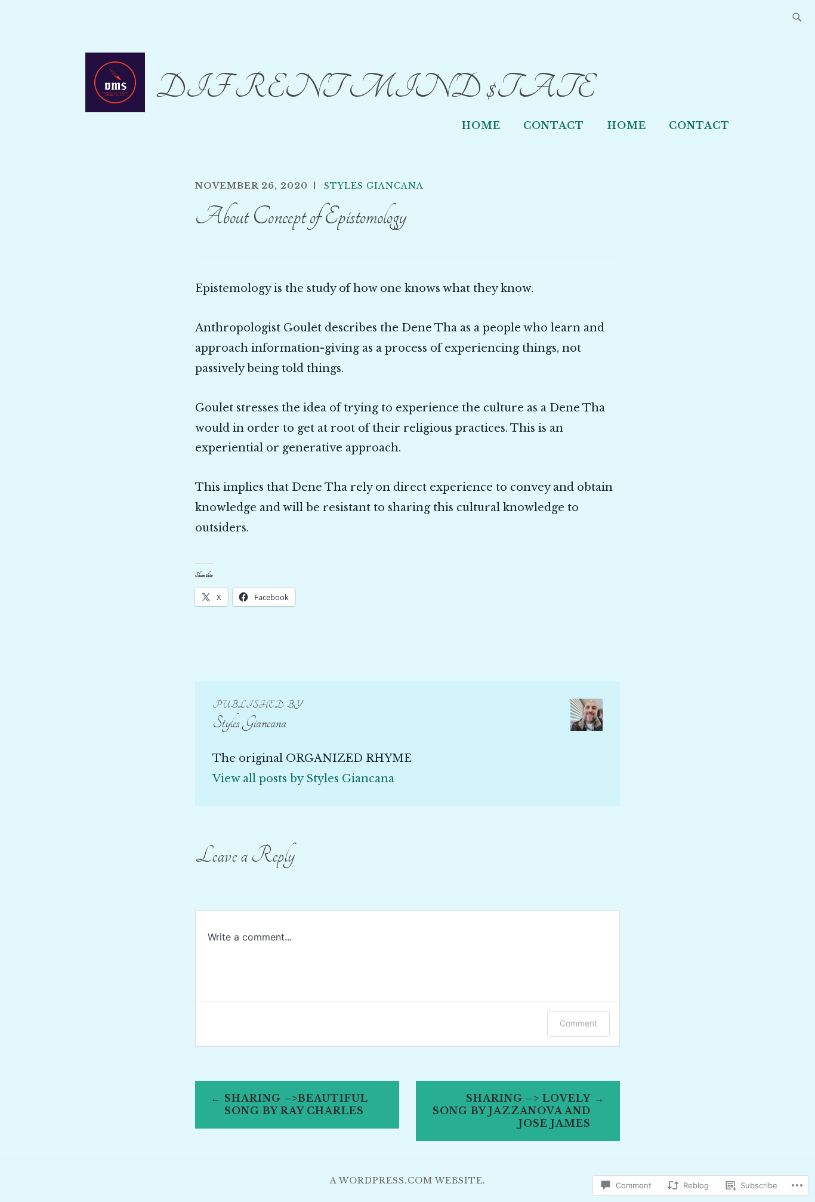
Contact (553, 125)
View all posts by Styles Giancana (303, 778)
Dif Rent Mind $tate (375, 87)
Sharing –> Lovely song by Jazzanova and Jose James (512, 1110)
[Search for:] (797, 18)
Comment (578, 1023)
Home (481, 125)
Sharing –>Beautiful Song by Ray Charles (296, 1104)
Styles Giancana (374, 185)
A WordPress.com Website (406, 1180)
